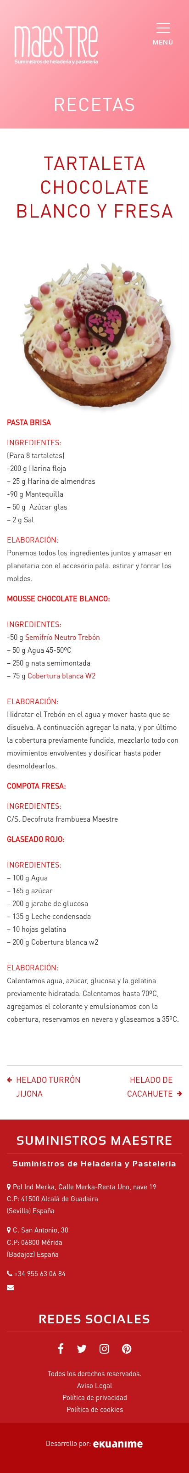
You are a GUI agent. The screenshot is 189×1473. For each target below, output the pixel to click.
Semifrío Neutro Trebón (61, 637)
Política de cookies (95, 1409)
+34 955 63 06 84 (40, 1273)
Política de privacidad (94, 1397)
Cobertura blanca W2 (61, 675)
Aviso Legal (94, 1385)
